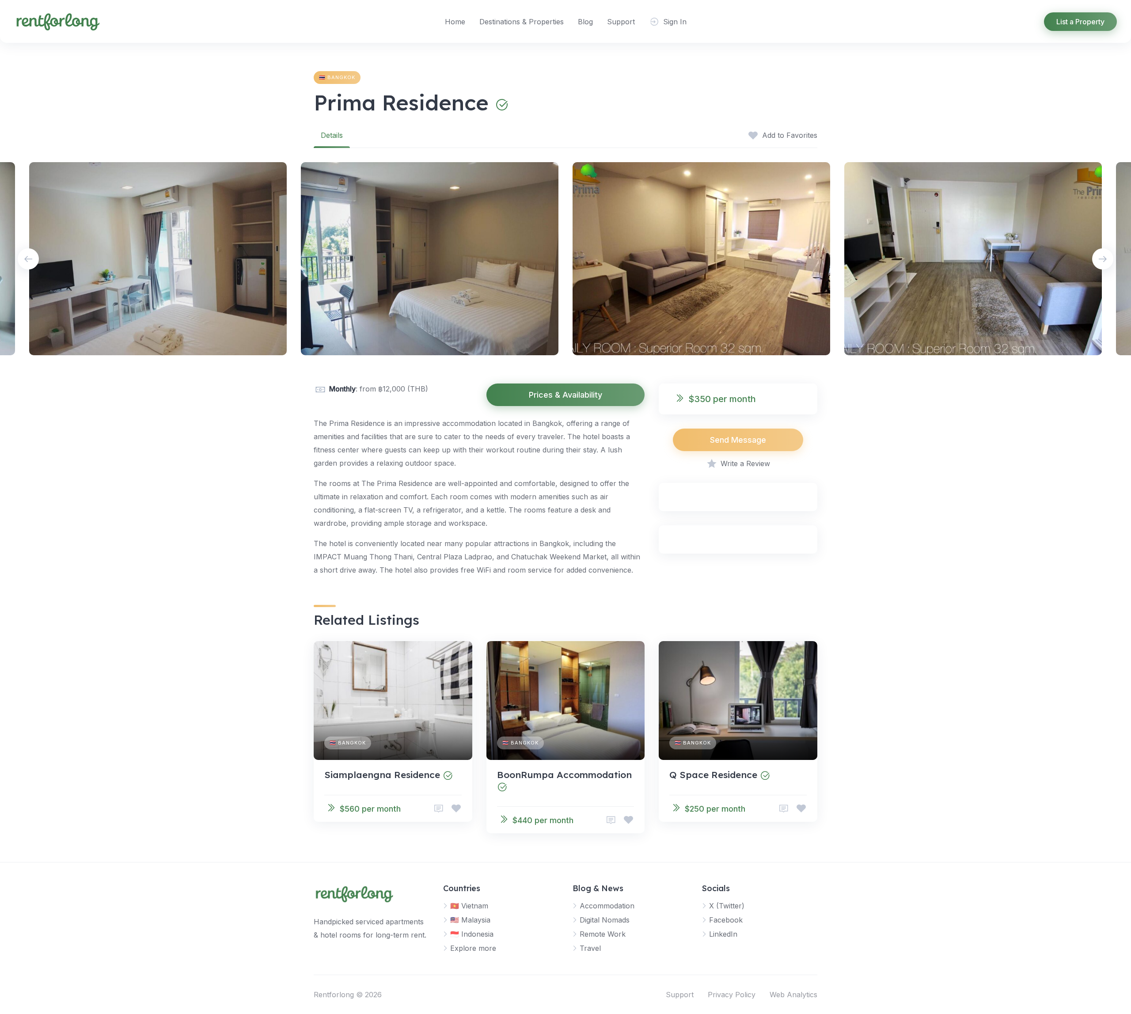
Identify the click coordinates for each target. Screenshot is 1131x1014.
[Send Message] (438, 809)
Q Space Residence (713, 774)
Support (621, 21)
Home (455, 21)
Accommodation (607, 905)
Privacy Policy (731, 994)
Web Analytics (793, 994)
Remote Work (603, 934)
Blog (585, 21)
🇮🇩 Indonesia (471, 934)
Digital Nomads (605, 919)
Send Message (738, 439)
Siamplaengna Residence (382, 774)
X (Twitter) (726, 905)
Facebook (726, 919)
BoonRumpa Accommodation (564, 774)
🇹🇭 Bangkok (337, 77)
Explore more (473, 948)
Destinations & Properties (521, 21)
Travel (590, 948)
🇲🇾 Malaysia (470, 919)
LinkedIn (723, 934)
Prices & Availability (565, 394)
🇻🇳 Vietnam (469, 905)
